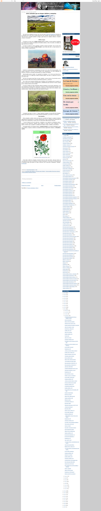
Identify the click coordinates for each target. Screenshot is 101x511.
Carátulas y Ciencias (66, 144)
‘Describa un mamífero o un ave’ (70, 370)
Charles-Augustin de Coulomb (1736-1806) (72, 325)
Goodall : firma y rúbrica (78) (69, 352)
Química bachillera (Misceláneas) (68, 281)
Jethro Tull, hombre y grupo (69, 327)
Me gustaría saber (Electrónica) (68, 239)
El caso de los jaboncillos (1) (69, 436)
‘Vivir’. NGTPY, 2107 (68, 440)
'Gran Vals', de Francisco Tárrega (70, 427)
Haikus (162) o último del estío (70, 396)
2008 (65, 505)
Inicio (42, 185)
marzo (66, 485)
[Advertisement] (71, 21)
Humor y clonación (68, 468)
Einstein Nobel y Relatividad (67, 168)
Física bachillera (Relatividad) (68, 203)
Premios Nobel (65, 269)
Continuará (24, 163)
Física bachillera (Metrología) (68, 193)
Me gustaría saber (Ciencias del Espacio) (70, 236)
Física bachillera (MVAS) (67, 200)
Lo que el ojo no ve (66, 225)
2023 (65, 298)
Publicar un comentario (26, 182)
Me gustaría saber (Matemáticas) (68, 228)
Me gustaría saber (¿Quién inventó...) (69, 231)
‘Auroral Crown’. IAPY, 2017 (69, 463)
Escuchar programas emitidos (72, 85)
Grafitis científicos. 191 (68, 334)
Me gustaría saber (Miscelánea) (68, 253)
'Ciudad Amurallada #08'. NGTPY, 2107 (71, 368)
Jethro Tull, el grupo (68, 337)
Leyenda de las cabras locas (69, 386)
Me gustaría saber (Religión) (40, 171)
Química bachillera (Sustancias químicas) (29, 172)
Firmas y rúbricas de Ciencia (68, 174)
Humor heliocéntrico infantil (69, 429)
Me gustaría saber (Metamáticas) (68, 230)
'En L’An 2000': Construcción (69, 377)
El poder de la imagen (66, 170)
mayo (66, 481)
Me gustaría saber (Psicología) (68, 256)
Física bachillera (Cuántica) (67, 181)
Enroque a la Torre (66, 171)
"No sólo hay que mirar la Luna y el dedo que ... (70, 129)
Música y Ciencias (66, 261)
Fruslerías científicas (66, 206)
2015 (65, 492)
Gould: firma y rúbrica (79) (69, 328)
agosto (66, 476)
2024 (65, 296)
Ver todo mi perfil (65, 70)
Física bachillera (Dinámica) (67, 182)
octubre (66, 313)
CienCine (64, 159)
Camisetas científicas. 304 (69, 384)
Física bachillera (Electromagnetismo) (69, 184)
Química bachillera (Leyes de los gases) (69, 280)
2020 (65, 303)
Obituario (64, 262)
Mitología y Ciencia (66, 259)
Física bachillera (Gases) (67, 189)
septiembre (67, 315)
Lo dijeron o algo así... (66, 223)
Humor (64, 214)
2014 (65, 494)
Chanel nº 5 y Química (68, 454)
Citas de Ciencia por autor (67, 160)
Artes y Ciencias (65, 141)
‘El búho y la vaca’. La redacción (70, 375)
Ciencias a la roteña (66, 157)
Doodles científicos (66, 165)
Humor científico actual (68, 357)
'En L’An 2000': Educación (69, 412)
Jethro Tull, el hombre (68, 332)
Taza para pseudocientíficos (69, 444)
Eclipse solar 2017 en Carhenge (70, 473)
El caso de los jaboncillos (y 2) (70, 434)
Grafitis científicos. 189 (68, 456)
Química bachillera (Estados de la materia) (70, 278)
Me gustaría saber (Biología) (30, 171)
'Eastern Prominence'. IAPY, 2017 (70, 354)
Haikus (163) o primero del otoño (70, 359)
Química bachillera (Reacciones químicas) (53, 171)
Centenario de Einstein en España (68, 146)
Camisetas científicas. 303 (69, 420)
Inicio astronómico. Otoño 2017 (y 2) (71, 363)
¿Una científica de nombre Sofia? (70, 361)
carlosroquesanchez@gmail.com (72, 69)
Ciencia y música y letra (67, 152)
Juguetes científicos (66, 217)
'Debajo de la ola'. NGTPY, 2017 (70, 323)
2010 (65, 501)
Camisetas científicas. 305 (69, 339)
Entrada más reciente (26, 185)
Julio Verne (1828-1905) (69, 366)
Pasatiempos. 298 (68, 418)
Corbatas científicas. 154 (69, 379)
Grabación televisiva (66, 209)
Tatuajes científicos (66, 288)
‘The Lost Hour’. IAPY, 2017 (69, 424)
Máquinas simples (68, 399)
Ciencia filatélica (65, 149)
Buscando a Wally (68, 403)
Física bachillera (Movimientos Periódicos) (70, 198)
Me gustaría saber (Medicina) (68, 247)
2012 (65, 498)
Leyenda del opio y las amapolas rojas (71, 460)
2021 (65, 301)
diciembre (66, 310)
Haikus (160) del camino (69, 470)
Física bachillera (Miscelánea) (68, 195)
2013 (65, 496)
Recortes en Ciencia (68, 394)
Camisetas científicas (66, 143)
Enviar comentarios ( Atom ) (32, 188)
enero (66, 488)
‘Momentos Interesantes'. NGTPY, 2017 (71, 405)
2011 (65, 499)
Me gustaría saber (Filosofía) (68, 241)
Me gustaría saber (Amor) (67, 233)
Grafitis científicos (66, 211)
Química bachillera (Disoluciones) (68, 275)
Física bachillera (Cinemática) (68, 179)
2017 (65, 308)
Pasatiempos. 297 (68, 438)
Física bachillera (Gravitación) (68, 190)
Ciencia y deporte (66, 151)
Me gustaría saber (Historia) (67, 244)
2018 (65, 307)
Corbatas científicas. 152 (69, 453)
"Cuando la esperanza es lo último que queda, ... (71, 126)
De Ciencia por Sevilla (66, 163)
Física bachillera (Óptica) (67, 201)
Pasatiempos (65, 264)
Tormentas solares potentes (69, 356)
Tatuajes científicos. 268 (69, 398)
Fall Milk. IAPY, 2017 (68, 330)
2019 (65, 305)
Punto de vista (65, 272)
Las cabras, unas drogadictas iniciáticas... (72, 422)
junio (66, 479)
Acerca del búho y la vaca (69, 373)
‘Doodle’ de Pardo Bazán (69, 392)
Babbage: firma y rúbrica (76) (69, 446)
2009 (65, 503)
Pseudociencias (65, 270)
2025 (65, 294)
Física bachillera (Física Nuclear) (68, 187)
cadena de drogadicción (50, 34)
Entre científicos (65, 173)
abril (65, 483)
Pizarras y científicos (66, 267)
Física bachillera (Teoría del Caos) (68, 204)
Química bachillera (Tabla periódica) (69, 286)
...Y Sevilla (64, 135)
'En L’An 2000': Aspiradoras (69, 451)
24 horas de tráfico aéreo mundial (70, 382)
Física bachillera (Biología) (67, 176)
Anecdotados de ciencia (67, 138)
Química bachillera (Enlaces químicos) (69, 277)
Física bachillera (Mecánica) (67, 192)
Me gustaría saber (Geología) (68, 242)
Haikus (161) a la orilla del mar (70, 431)
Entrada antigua (57, 185)
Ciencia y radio (65, 154)
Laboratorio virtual (66, 220)
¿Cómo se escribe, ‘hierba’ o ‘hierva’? (71, 350)
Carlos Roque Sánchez (31, 169)
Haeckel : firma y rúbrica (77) (69, 410)
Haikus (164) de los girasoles (69, 321)
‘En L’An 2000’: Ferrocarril (69, 347)
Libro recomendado (66, 222)
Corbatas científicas (66, 162)
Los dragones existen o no (69, 401)
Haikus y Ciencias (66, 212)
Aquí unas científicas (66, 140)
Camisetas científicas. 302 (69, 458)
